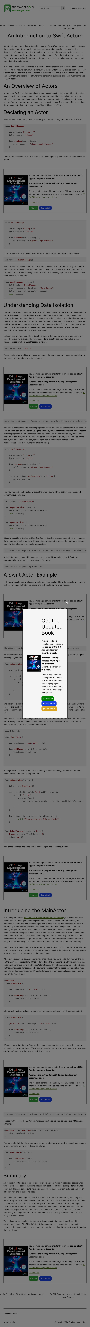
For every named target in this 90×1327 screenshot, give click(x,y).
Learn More (50, 708)
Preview (49, 698)
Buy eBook (50, 703)
